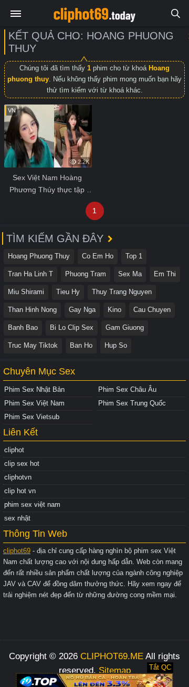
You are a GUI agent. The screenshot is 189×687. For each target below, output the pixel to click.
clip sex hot (21, 463)
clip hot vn (20, 491)
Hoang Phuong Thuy (39, 256)
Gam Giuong (125, 327)
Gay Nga (82, 310)
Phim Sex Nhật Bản (34, 389)
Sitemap (115, 670)
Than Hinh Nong (32, 310)
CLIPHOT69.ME (111, 656)
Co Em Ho (97, 256)
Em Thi (165, 274)
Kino (114, 310)
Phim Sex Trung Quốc (132, 403)
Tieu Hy (68, 292)
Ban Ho (81, 345)
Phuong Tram (85, 274)
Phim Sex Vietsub (31, 417)
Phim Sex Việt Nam (34, 403)
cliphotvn (18, 477)
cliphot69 (16, 551)
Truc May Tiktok (33, 345)
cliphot (14, 450)
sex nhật (17, 518)
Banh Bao (23, 327)
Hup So (115, 345)
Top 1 (133, 256)
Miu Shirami (26, 292)
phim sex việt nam (32, 504)
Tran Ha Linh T (30, 274)
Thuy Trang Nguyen (122, 292)
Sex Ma (130, 274)
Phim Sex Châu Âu (127, 389)
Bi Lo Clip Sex (71, 327)
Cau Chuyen (152, 310)
